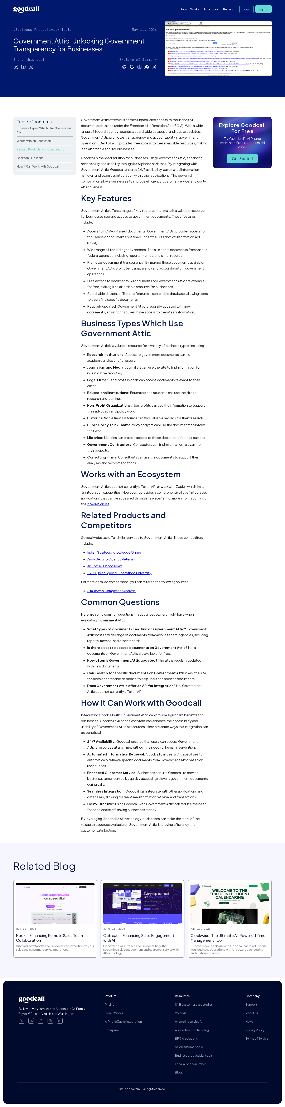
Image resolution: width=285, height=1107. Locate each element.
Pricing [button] (228, 9)
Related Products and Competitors (40, 149)
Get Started (242, 158)
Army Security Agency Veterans (111, 559)
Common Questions (30, 158)
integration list (98, 504)
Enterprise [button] (211, 9)
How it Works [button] (190, 9)
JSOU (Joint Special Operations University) (119, 573)
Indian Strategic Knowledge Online (114, 552)
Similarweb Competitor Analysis (111, 591)
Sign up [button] (264, 9)
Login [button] (246, 9)
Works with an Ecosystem (34, 141)
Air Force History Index (104, 566)
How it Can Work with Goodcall (38, 166)
